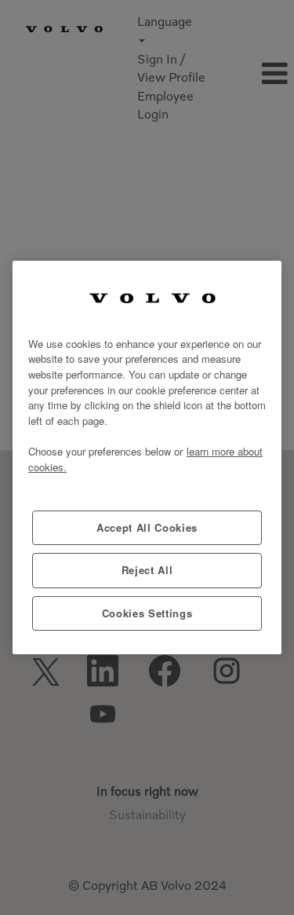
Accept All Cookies (147, 527)
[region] (147, 457)
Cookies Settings (147, 613)
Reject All (147, 569)
